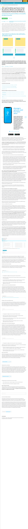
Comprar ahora (10, 18)
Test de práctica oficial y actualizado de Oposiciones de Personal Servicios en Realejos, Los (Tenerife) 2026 (13, 92)
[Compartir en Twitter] (3, 21)
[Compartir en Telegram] (7, 21)
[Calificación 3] (3, 6)
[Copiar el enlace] (6, 21)
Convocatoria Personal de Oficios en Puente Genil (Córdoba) (9, 87)
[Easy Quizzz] (14, 3)
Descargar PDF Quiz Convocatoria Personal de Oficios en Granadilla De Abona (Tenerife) (17, 21)
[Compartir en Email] (4, 21)
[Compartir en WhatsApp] (5, 21)
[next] (25, 117)
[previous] (2, 117)
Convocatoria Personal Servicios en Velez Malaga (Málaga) (9, 86)
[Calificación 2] (2, 6)
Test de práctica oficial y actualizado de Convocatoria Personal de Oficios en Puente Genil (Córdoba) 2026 (13, 94)
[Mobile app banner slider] (9, 131)
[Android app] (17, 134)
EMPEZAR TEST (4, 18)
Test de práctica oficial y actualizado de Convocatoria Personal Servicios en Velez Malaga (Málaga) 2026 (14, 96)
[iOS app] (11, 134)
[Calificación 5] (4, 6)
